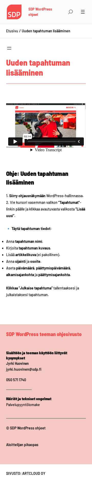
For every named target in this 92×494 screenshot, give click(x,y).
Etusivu (12, 31)
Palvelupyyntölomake (23, 404)
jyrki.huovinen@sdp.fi (23, 369)
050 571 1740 (16, 380)
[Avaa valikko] (83, 12)
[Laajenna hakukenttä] (70, 12)
